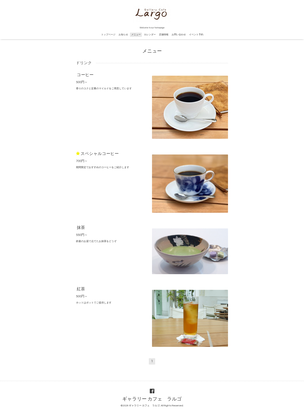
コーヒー (85, 75)
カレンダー (150, 34)
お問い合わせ (179, 34)
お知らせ (123, 34)
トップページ (108, 34)
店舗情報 (163, 34)
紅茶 (81, 289)
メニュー (136, 34)
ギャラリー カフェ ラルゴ (152, 399)
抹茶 (81, 228)
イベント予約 (196, 34)
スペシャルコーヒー (100, 154)
